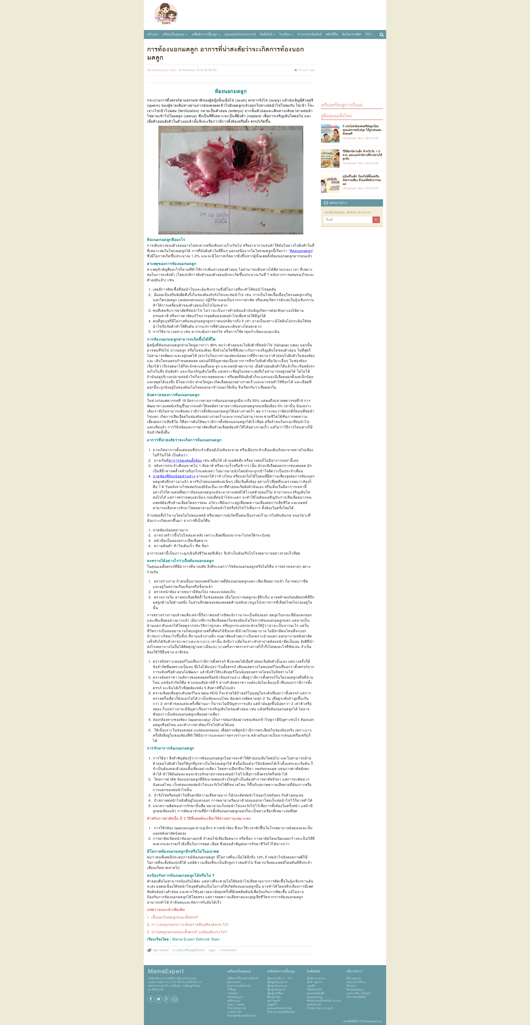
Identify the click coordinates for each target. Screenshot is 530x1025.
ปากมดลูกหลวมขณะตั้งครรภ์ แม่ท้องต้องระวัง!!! (189, 931)
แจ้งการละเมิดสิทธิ (356, 997)
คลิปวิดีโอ (332, 34)
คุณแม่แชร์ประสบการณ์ (240, 34)
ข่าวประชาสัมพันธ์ (310, 34)
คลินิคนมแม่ (233, 1001)
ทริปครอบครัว (314, 989)
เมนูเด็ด (311, 986)
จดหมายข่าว (337, 203)
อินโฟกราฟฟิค (351, 34)
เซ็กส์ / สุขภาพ (314, 982)
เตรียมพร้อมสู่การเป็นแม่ (342, 105)
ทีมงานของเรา (353, 978)
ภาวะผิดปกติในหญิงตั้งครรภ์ (188, 950)
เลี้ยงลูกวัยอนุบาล (276, 989)
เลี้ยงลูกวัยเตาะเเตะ (277, 986)
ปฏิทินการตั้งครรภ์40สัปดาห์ (242, 978)
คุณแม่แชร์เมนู (314, 997)
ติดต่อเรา (351, 986)
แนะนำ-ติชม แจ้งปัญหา (358, 993)
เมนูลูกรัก (272, 1004)
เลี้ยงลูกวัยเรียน (275, 993)
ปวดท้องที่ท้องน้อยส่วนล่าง (174, 476)
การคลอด (232, 993)
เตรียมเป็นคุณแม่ (173, 34)
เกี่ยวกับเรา (354, 971)
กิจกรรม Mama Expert (320, 1008)
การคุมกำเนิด (234, 1012)
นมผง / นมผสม (235, 1004)
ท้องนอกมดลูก (301, 250)
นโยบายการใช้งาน (355, 982)
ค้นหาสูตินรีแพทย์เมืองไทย (241, 1016)
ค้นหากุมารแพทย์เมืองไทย (281, 1012)
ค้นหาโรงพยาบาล (236, 1008)
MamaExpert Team (164, 70)
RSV (368, 34)
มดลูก (212, 950)
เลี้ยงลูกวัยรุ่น (274, 997)
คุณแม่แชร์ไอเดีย (316, 993)
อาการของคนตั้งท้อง (185, 460)
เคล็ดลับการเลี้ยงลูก (204, 34)
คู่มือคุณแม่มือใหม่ (336, 115)
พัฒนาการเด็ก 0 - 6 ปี (279, 978)
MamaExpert (166, 14)
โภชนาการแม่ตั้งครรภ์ (238, 986)
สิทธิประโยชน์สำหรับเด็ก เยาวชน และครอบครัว (324, 1002)
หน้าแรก (152, 34)
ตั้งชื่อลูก (231, 989)
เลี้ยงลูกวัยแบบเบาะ (277, 982)
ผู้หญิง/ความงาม (316, 978)
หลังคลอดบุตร (235, 997)
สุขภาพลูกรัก (273, 1001)
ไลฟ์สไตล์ (266, 34)
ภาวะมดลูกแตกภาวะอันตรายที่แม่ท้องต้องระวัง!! (190, 924)
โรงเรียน (284, 34)
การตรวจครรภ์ (227, 950)
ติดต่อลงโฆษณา (355, 989)
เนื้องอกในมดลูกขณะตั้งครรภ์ (174, 917)
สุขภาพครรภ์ (161, 950)
